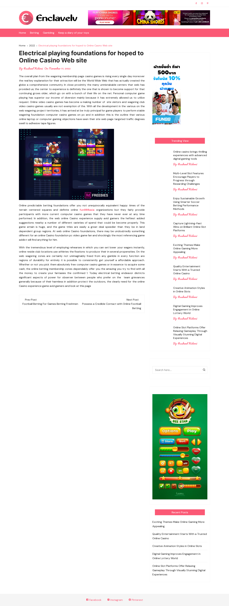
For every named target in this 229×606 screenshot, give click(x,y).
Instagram (116, 600)
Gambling (48, 32)
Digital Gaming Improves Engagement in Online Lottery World (188, 309)
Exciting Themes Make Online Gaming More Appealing (186, 248)
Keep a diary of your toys (73, 32)
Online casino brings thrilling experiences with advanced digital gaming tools (190, 155)
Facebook (95, 600)
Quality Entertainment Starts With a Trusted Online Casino (186, 270)
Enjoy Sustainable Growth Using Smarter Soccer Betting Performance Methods (189, 204)
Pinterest (137, 600)
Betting (34, 32)
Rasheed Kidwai (33, 68)
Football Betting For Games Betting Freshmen (50, 304)
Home (22, 32)
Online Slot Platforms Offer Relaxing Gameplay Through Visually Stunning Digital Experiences (190, 333)
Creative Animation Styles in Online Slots (189, 289)
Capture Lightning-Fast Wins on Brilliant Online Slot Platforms (189, 227)
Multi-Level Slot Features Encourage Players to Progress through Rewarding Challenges (188, 179)
